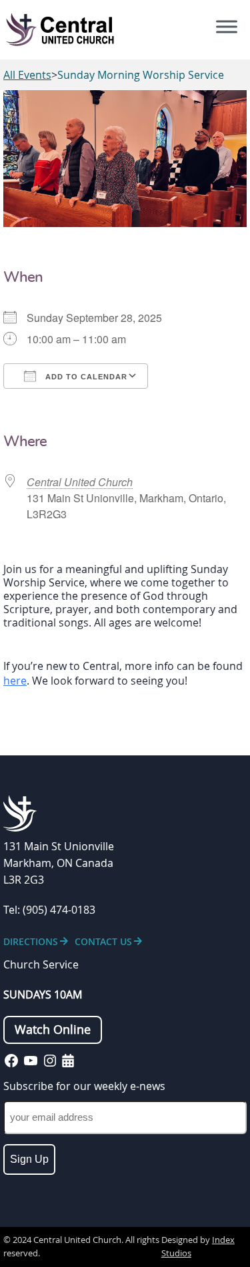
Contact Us (103, 941)
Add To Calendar (85, 377)
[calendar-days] (68, 1061)
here (15, 680)
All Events (27, 74)
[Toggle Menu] (226, 26)
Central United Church (80, 482)
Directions (30, 941)
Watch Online (53, 1029)
